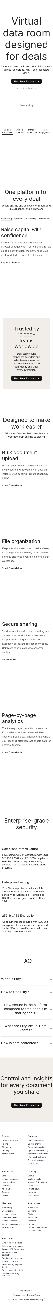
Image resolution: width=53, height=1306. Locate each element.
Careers (5, 1192)
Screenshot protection (38, 1153)
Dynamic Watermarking (38, 1150)
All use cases (8, 1227)
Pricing (5, 1144)
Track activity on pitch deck (12, 1265)
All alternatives (34, 1230)
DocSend (32, 1211)
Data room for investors (12, 1246)
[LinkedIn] (50, 1128)
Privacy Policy (33, 1295)
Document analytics (36, 1147)
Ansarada (32, 1220)
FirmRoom (32, 1217)
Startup (31, 1176)
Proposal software (36, 1160)
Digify (30, 1214)
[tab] (7, 131)
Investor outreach (10, 1261)
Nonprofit (32, 1192)
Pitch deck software (37, 1157)
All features (33, 1163)
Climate (5, 1195)
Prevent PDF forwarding (13, 1249)
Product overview (10, 1140)
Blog (4, 1176)
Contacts (6, 1185)
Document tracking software (10, 1274)
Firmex (31, 1224)
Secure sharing (34, 1144)
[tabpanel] (26, 154)
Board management (11, 1224)
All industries (33, 1195)
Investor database (10, 1179)
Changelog (7, 1147)
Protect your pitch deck (12, 1270)
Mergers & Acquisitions (38, 1182)
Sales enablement (10, 1217)
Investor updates (9, 1220)
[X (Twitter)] (44, 1128)
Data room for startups (12, 1243)
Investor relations (9, 1214)
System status (8, 1153)
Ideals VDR (33, 1207)
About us (6, 1189)
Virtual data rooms (36, 1140)
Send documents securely (9, 1253)
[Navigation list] (49, 4)
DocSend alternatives (37, 1227)
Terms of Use (19, 1295)
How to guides (8, 1182)
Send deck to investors (12, 1258)
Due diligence (8, 1211)
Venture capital (34, 1179)
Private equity (34, 1189)
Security (5, 1150)
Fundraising (7, 1207)
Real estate (33, 1185)
